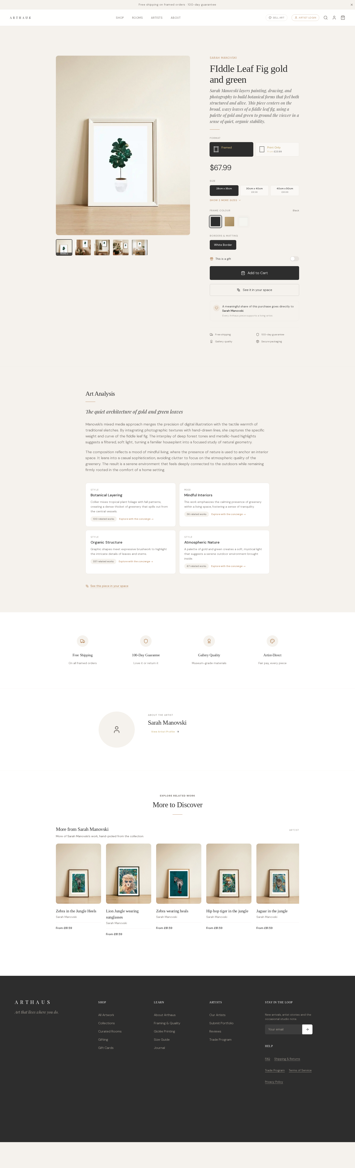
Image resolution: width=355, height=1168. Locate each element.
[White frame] (243, 221)
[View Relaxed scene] (102, 247)
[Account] (334, 17)
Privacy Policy (274, 1082)
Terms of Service (300, 1070)
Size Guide (162, 1039)
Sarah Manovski (223, 58)
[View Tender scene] (83, 247)
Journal (159, 1048)
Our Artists (217, 1015)
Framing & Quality (167, 1023)
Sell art (278, 17)
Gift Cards (106, 1048)
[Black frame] (215, 221)
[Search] (325, 17)
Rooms (137, 18)
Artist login (307, 17)
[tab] (231, 149)
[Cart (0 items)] (343, 17)
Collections (106, 1023)
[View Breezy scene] (139, 247)
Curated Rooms (110, 1031)
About (176, 18)
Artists (157, 18)
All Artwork (106, 1015)
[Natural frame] (229, 221)
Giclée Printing (164, 1031)
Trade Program (220, 1039)
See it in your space (257, 290)
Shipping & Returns (287, 1059)
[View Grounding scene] (121, 247)
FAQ (267, 1059)
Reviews (215, 1031)
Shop (120, 18)
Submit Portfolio (221, 1023)
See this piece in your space (109, 586)
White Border (223, 245)
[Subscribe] (307, 1029)
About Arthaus (165, 1015)
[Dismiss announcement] (351, 4)
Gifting (103, 1039)
